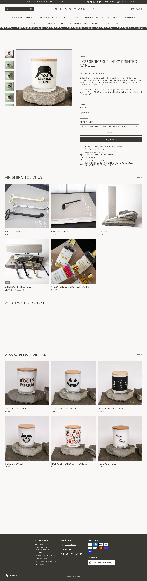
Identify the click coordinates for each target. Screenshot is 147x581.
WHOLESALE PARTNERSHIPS (42, 548)
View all (138, 177)
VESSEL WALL (56, 23)
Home (82, 57)
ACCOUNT (39, 564)
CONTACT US (41, 558)
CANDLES (89, 17)
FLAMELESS (110, 17)
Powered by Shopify (72, 576)
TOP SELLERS (48, 17)
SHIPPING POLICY (43, 544)
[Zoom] (44, 78)
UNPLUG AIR (70, 17)
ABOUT (111, 23)
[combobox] (19, 9)
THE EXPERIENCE (22, 17)
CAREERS (39, 552)
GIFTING (35, 23)
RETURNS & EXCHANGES (46, 561)
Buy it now (111, 139)
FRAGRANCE (86, 122)
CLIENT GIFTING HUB (45, 555)
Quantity (84, 113)
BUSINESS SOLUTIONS (85, 23)
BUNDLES (130, 17)
